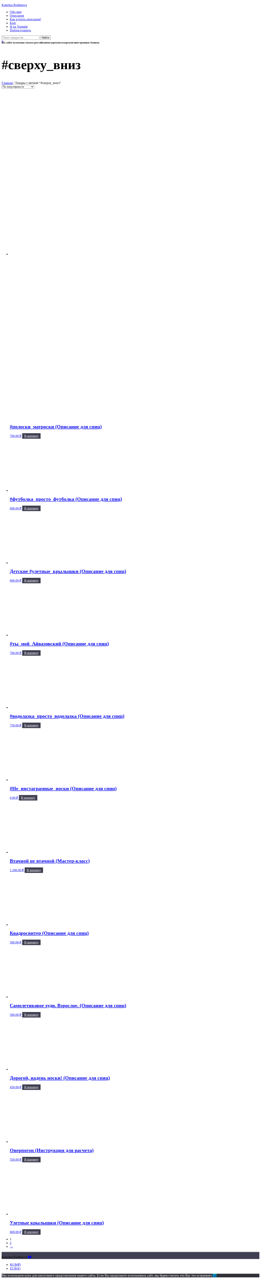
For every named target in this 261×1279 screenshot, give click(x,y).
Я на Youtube (19, 26)
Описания (17, 15)
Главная (7, 83)
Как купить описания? (25, 19)
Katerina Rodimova (14, 5)
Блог (13, 23)
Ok (214, 1275)
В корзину (31, 436)
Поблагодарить (20, 30)
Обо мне (16, 12)
